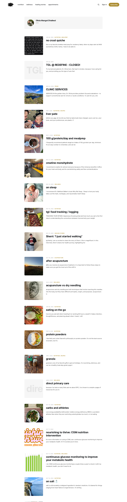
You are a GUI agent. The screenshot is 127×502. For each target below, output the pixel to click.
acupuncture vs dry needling (63, 285)
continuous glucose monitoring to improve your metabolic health (72, 458)
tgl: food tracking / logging (62, 211)
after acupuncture (57, 260)
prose (56, 86)
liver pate (51, 113)
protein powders (56, 334)
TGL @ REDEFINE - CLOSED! (63, 64)
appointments (53, 4)
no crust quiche (55, 40)
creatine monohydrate (59, 162)
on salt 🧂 (52, 481)
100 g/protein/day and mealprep (65, 138)
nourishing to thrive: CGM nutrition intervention (67, 434)
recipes (62, 110)
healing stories (40, 4)
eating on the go (56, 309)
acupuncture (58, 257)
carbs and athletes (57, 407)
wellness (29, 4)
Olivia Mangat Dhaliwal (46, 20)
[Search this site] (98, 4)
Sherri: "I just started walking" (64, 236)
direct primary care (57, 383)
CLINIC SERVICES (56, 89)
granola (50, 358)
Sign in (104, 4)
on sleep (51, 187)
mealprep (65, 37)
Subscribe (114, 5)
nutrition (21, 4)
